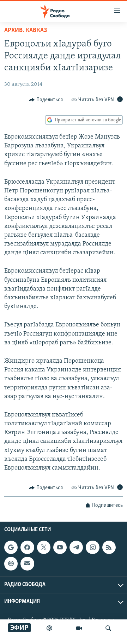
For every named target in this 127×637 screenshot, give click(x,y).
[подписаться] (27, 563)
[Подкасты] (11, 563)
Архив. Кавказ (25, 30)
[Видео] (79, 628)
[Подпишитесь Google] (11, 547)
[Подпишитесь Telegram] (76, 547)
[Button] (46, 99)
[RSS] (109, 547)
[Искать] (108, 628)
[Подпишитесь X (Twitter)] (43, 547)
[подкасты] (49, 628)
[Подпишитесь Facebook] (27, 547)
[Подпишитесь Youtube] (60, 547)
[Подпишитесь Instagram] (92, 547)
